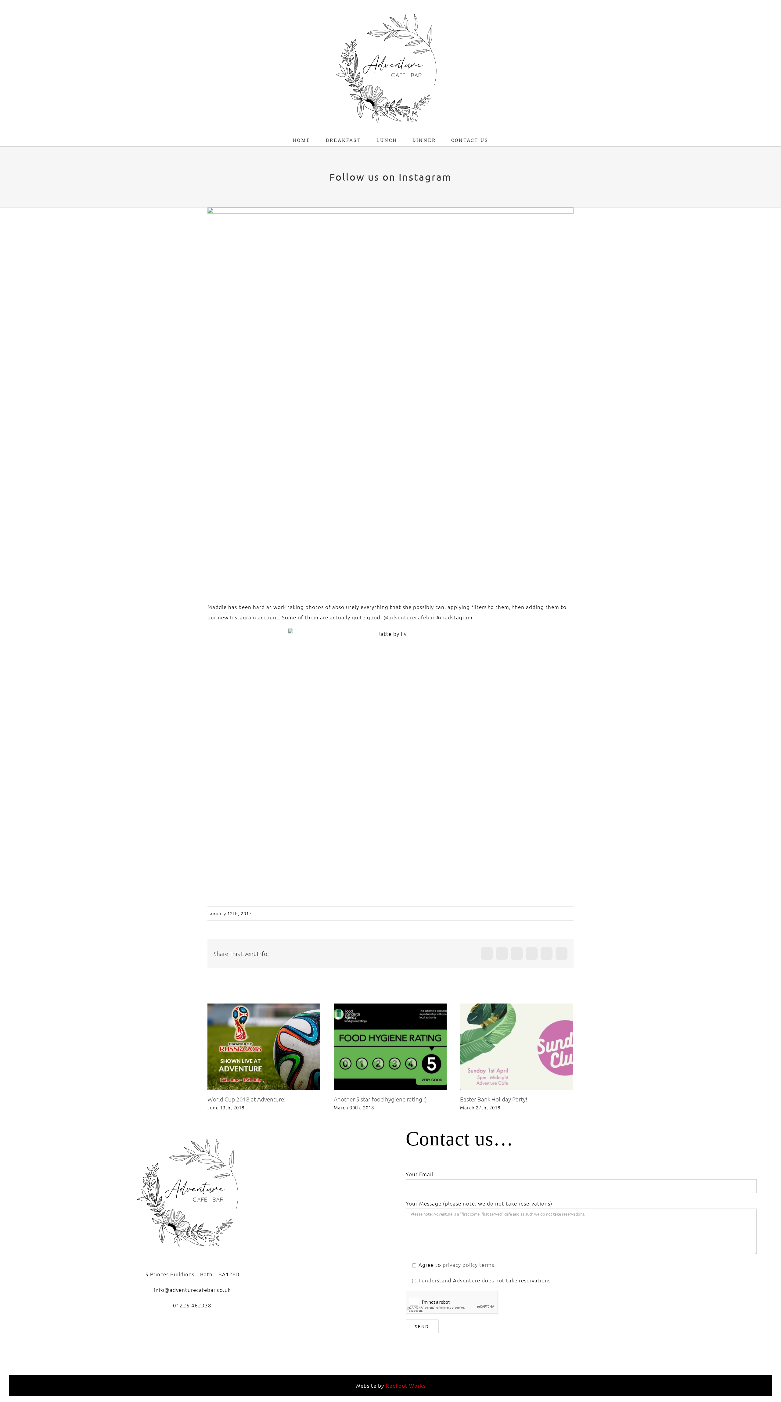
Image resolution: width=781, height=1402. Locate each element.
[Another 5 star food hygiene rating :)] (390, 1047)
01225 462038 (192, 1305)
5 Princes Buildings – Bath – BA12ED (192, 1274)
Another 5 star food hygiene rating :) (380, 1047)
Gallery (274, 1047)
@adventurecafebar (409, 617)
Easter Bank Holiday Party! (506, 1047)
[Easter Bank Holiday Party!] (516, 1047)
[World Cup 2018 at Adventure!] (263, 1047)
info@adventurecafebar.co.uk (192, 1289)
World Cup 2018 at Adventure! (253, 1047)
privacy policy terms (468, 1264)
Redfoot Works (406, 1385)
